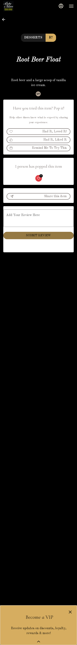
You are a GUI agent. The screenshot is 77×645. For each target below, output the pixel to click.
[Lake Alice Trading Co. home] (21, 6)
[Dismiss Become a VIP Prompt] (70, 612)
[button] (5, 19)
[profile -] (61, 5)
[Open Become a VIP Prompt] (38, 641)
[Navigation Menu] (71, 6)
